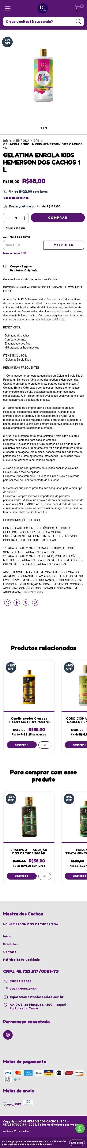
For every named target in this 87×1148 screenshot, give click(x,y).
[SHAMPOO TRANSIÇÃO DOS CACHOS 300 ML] (44, 876)
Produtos (10, 944)
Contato (9, 952)
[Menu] (8, 8)
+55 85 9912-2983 (23, 989)
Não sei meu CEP (14, 253)
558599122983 (20, 981)
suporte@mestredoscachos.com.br (37, 997)
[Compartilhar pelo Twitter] (26, 604)
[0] (78, 9)
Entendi (77, 1142)
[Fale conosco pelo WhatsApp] (80, 1128)
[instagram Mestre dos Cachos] (8, 1035)
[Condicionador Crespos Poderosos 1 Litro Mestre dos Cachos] (44, 745)
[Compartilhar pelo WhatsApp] (7, 602)
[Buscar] (78, 21)
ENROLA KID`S (27, 140)
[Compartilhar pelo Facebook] (17, 604)
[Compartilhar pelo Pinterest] (35, 604)
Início (7, 140)
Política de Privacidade (21, 959)
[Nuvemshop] (16, 1131)
